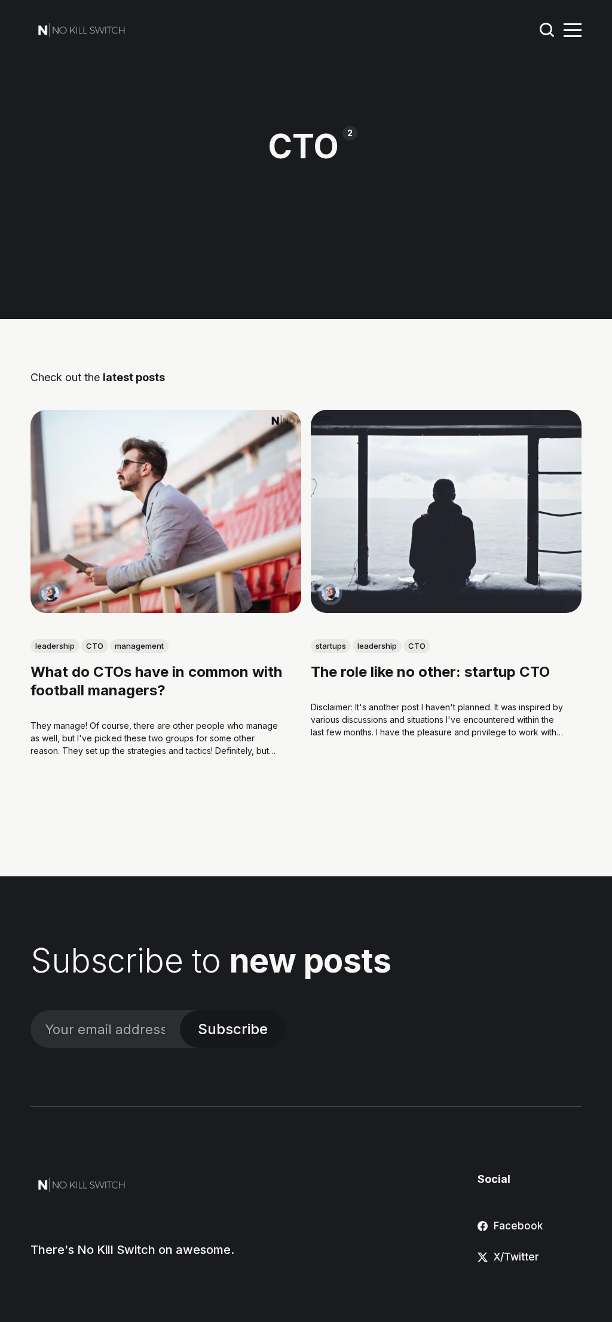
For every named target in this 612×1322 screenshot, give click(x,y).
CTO (94, 646)
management (139, 646)
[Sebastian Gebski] (50, 593)
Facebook (518, 1226)
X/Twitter (516, 1257)
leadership (55, 646)
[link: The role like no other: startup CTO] (446, 609)
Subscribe (233, 1029)
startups (331, 646)
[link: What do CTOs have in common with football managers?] (165, 609)
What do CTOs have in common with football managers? (156, 681)
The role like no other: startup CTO (430, 671)
